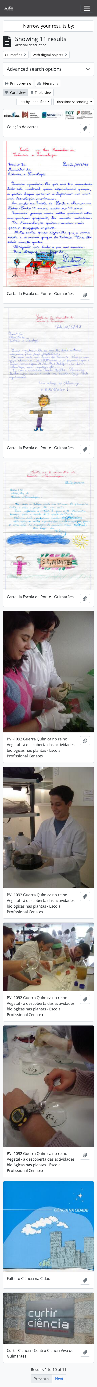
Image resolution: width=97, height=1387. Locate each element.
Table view (43, 92)
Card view (17, 92)
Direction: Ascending (72, 102)
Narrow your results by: (48, 26)
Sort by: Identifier (33, 102)
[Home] (10, 8)
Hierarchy (50, 83)
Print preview (20, 83)
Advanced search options (34, 69)
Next (59, 1378)
